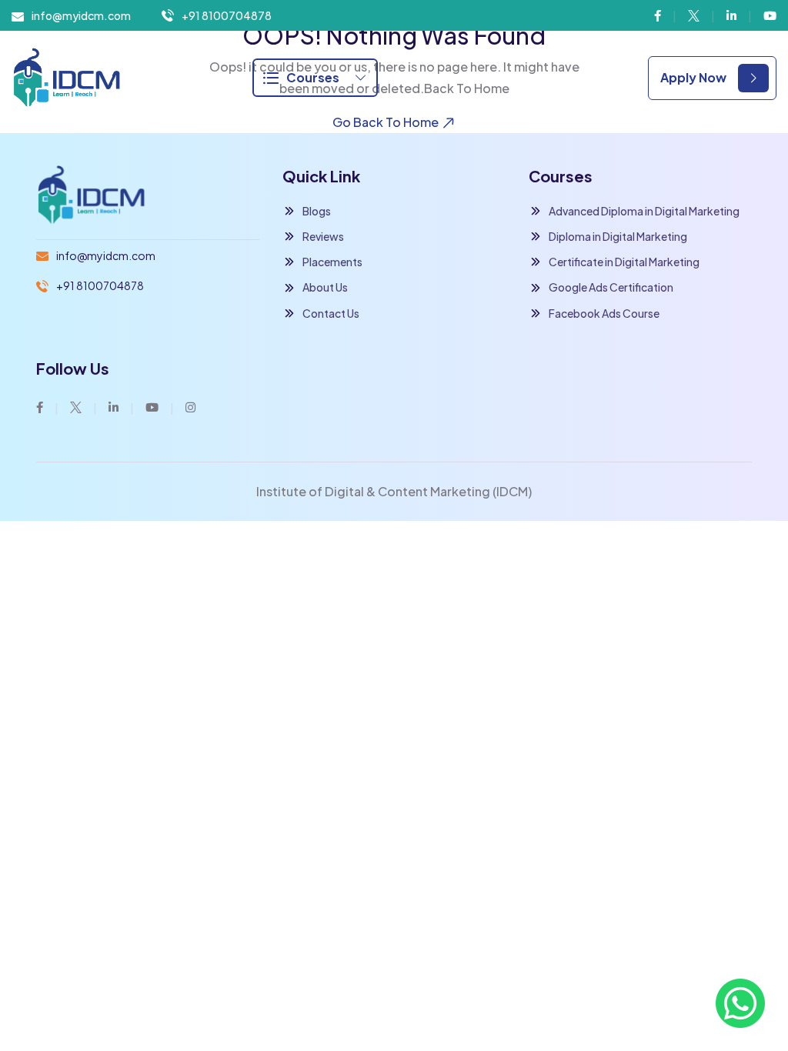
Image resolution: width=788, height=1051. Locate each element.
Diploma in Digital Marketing (618, 236)
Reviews (323, 236)
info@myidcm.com (81, 15)
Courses (312, 77)
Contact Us (330, 313)
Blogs (316, 211)
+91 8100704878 (227, 15)
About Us (325, 287)
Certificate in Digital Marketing (624, 262)
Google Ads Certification (611, 287)
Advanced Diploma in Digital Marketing (644, 211)
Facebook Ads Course (604, 313)
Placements (332, 262)
